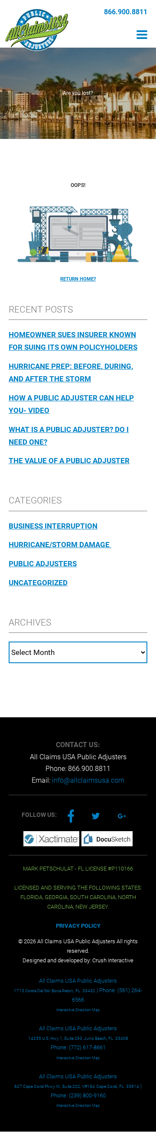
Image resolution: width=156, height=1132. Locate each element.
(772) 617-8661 (87, 1047)
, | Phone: (65, 990)
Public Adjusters (43, 563)
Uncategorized (38, 582)
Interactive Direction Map (78, 1010)
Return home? (78, 279)
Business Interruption (53, 526)
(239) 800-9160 (87, 1095)
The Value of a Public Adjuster (69, 460)
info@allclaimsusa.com (88, 780)
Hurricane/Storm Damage (60, 544)
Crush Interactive (112, 960)
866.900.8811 (125, 12)
